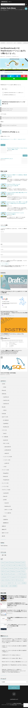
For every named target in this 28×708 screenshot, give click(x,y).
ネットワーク (4, 483)
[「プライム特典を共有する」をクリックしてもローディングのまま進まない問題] (4, 627)
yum (22, 580)
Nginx (2, 574)
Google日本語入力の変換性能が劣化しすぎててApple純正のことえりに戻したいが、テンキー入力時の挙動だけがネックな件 (17, 604)
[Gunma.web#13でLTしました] (24, 161)
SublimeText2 (23, 577)
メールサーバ (5, 459)
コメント (2, 231)
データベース (4, 469)
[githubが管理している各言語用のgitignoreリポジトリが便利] (4, 620)
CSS (4, 387)
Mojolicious (9, 56)
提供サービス (4, 532)
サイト (2, 254)
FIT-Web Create (13, 704)
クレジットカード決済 (5, 583)
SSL (18, 577)
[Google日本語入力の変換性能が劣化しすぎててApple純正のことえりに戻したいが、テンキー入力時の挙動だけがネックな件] (4, 605)
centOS (23, 562)
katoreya (24, 664)
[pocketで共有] (24, 76)
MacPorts (3, 571)
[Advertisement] (14, 25)
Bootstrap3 (18, 562)
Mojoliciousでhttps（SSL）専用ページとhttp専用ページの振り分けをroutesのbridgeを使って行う (17, 203)
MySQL (8, 374)
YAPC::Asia (18, 580)
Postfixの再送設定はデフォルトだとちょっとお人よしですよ (12, 333)
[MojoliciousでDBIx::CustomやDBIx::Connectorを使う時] (4, 186)
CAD (8, 294)
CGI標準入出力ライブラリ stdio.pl (8, 655)
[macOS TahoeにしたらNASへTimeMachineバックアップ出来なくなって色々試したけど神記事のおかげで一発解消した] (4, 598)
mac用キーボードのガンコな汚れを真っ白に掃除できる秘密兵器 (14, 645)
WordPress (5, 426)
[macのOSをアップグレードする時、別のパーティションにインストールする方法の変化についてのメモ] (4, 613)
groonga (5, 568)
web (3, 383)
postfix (8, 335)
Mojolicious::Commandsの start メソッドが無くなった (13, 92)
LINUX (3, 393)
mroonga (18, 571)
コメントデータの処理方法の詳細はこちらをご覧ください (14, 266)
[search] (24, 4)
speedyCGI (14, 577)
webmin (6, 453)
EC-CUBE (5, 420)
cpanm (2, 565)
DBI (9, 565)
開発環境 (5, 522)
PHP (4, 516)
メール (2, 249)
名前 (1, 244)
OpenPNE (5, 423)
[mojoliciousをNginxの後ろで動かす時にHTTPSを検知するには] (4, 195)
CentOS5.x (5, 400)
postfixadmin (7, 449)
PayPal (3, 413)
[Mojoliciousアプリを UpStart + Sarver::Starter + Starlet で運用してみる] (4, 150)
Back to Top (14, 687)
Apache (4, 440)
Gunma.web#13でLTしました (7, 158)
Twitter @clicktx (4, 545)
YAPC (13, 580)
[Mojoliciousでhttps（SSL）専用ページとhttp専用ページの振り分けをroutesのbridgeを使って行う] (4, 204)
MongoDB (5, 473)
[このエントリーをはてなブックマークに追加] (17, 76)
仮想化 (3, 526)
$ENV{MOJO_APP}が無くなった (9, 94)
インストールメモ (13, 354)
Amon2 (6, 502)
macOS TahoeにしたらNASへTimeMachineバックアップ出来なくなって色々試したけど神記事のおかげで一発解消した (17, 597)
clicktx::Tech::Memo (8, 8)
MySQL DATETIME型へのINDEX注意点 (8, 372)
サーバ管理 (4, 436)
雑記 (3, 536)
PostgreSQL (5, 479)
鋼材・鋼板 (4, 555)
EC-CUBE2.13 (19, 565)
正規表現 (5, 519)
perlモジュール (11, 315)
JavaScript (5, 493)
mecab (8, 571)
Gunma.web (11, 568)
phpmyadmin (7, 446)
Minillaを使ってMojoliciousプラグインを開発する (11, 669)
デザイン (13, 583)
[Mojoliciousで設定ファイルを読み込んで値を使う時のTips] (4, 177)
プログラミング (5, 489)
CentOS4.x (5, 397)
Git (2, 568)
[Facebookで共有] (4, 76)
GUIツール (5, 443)
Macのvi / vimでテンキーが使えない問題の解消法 (11, 661)
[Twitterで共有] (10, 76)
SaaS (4, 433)
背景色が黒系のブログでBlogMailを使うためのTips (11, 664)
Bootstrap (12, 562)
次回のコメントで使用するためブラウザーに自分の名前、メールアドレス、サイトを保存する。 (14, 261)
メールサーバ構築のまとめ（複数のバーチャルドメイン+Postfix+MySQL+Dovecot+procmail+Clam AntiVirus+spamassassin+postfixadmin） (11, 352)
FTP (24, 565)
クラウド (3, 430)
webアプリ (4, 416)
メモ (4, 466)
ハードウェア (4, 486)
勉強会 (3, 529)
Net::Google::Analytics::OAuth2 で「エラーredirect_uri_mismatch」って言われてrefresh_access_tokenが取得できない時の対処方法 (14, 313)
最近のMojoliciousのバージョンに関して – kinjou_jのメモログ (13, 139)
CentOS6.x (5, 403)
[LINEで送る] (14, 78)
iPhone (3, 390)
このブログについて (14, 699)
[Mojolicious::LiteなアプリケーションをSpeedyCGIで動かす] (4, 215)
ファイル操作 (7, 512)
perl (17, 56)
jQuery (4, 496)
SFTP (9, 577)
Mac (3, 406)
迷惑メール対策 (8, 585)
